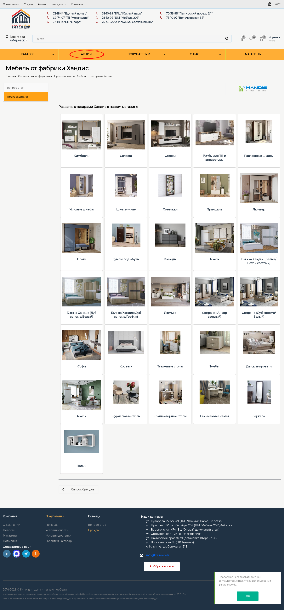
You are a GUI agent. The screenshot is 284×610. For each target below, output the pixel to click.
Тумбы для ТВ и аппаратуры (214, 157)
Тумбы (214, 366)
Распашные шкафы (259, 156)
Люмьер (259, 209)
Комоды (170, 259)
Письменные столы (214, 416)
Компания (10, 516)
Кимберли (81, 156)
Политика (10, 541)
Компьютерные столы (170, 416)
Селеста (126, 156)
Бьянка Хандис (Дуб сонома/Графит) (126, 314)
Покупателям (55, 516)
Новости (9, 530)
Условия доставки (58, 535)
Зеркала (259, 416)
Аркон (214, 259)
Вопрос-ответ (98, 524)
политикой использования (254, 580)
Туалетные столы (170, 366)
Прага (81, 259)
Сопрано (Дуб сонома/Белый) (259, 314)
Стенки (170, 156)
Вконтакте (7, 554)
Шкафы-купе (126, 209)
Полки (81, 466)
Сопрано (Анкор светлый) (214, 314)
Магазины (10, 535)
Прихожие (214, 209)
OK (248, 595)
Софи (81, 366)
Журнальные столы (125, 416)
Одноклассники (36, 554)
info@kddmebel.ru (158, 555)
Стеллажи (170, 209)
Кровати (126, 366)
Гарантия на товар (59, 541)
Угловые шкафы (82, 209)
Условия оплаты (57, 530)
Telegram (26, 554)
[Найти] (226, 38)
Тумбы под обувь (126, 259)
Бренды (93, 530)
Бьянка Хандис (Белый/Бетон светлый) (258, 261)
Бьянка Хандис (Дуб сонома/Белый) (81, 314)
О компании (11, 524)
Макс (16, 554)
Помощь (52, 524)
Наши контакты (152, 516)
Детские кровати (259, 366)
